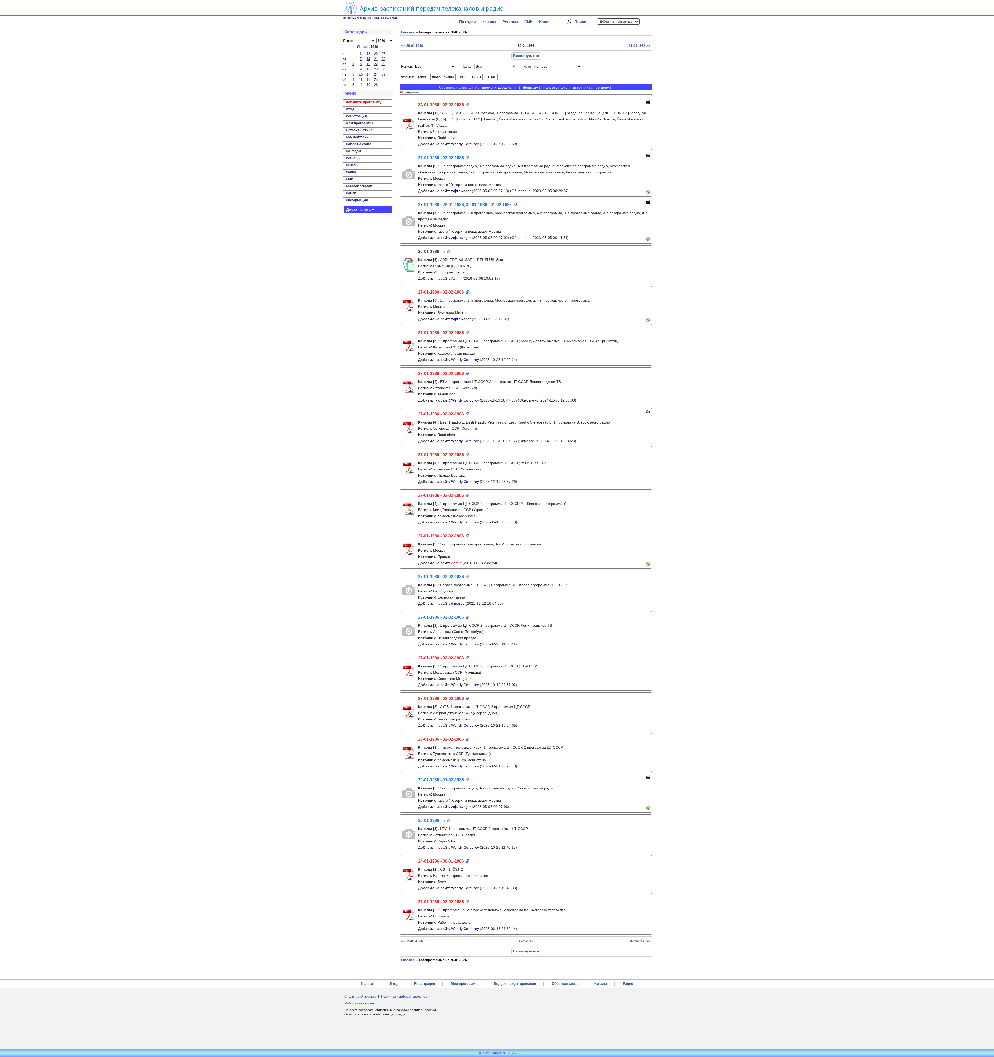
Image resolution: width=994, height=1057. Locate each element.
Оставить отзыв (359, 130)
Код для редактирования (515, 984)
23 (376, 69)
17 (368, 74)
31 (383, 74)
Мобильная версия (359, 1003)
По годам (467, 22)
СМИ (528, 22)
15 (368, 64)
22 (376, 64)
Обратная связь (565, 984)
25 (376, 80)
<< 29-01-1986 (412, 46)
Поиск (580, 22)
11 (360, 80)
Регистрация (424, 984)
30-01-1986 (428, 820)
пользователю (555, 87)
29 (383, 64)
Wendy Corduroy (465, 144)
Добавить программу (616, 21)
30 (383, 69)
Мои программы (359, 123)
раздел (401, 1014)
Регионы (510, 22)
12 (361, 85)
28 (383, 59)
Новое (545, 22)
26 (376, 85)
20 (376, 54)
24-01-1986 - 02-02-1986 (441, 105)
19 (368, 85)
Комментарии (357, 137)
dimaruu (458, 603)
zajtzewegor (461, 191)
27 (383, 54)
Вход (394, 984)
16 (368, 69)
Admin (456, 278)
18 (368, 80)
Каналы (489, 22)
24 (376, 74)
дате (473, 87)
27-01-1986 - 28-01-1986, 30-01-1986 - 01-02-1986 (465, 204)
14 (368, 59)
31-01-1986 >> (640, 46)
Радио (351, 172)
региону (602, 87)
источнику (581, 87)
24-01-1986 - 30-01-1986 (441, 861)
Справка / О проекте (360, 996)
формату (530, 87)
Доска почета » (360, 209)
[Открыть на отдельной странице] (467, 105)
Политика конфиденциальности (405, 996)
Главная (408, 32)
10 (361, 74)
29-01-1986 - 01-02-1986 (441, 780)
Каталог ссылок (359, 186)
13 (368, 54)
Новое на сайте (358, 144)
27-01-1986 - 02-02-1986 (441, 158)
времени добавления (500, 87)
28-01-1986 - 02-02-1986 (441, 739)
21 (376, 59)
